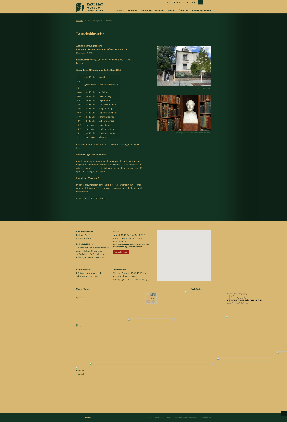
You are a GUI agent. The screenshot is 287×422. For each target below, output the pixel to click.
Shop (206, 2)
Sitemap (149, 417)
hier (78, 148)
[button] (186, 257)
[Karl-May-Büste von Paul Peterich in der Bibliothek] (184, 131)
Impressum (177, 417)
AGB (168, 417)
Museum (132, 10)
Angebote (146, 10)
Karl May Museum (84, 231)
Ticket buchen (120, 252)
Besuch (120, 10)
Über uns (184, 10)
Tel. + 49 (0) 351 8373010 (87, 276)
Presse (88, 417)
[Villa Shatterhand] (184, 86)
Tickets (116, 231)
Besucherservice (83, 270)
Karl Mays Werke (201, 10)
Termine (159, 10)
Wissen (171, 10)
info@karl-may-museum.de (89, 273)
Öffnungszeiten (119, 270)
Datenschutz (159, 417)
